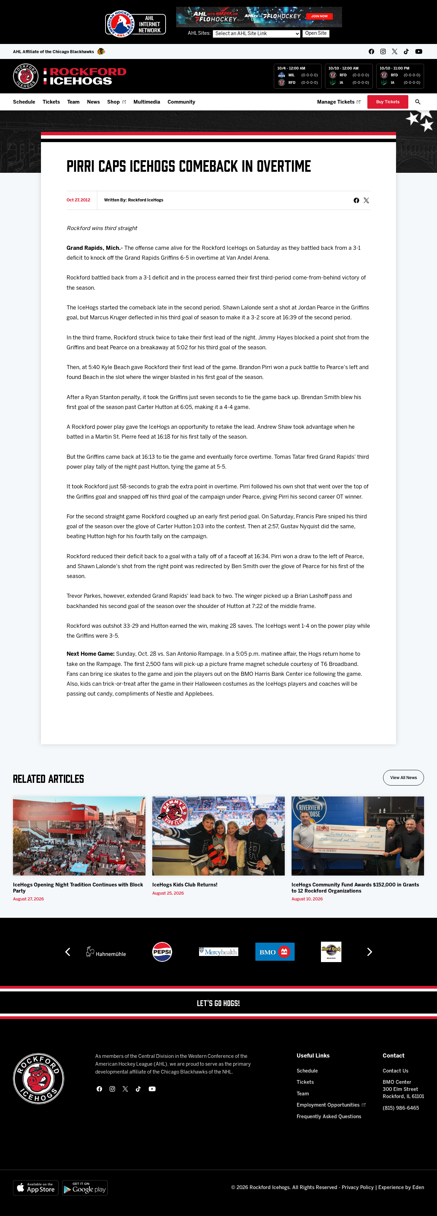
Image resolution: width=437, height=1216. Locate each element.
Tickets (51, 102)
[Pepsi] (162, 952)
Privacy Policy (358, 1188)
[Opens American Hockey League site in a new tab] (135, 24)
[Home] (70, 76)
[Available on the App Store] (36, 1188)
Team (73, 102)
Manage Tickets (335, 102)
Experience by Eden (401, 1188)
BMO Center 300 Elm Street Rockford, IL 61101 (403, 1089)
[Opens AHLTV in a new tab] (259, 16)
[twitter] (395, 51)
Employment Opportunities (328, 1105)
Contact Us (395, 1071)
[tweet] (366, 200)
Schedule (24, 102)
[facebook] (371, 51)
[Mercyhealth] (218, 952)
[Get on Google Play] (85, 1188)
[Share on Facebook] (356, 200)
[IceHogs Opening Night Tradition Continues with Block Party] (79, 836)
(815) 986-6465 (401, 1108)
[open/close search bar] (418, 102)
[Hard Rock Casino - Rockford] (331, 952)
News (93, 102)
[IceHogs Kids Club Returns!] (218, 836)
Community (181, 102)
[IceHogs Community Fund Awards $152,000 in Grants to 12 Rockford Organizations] (358, 836)
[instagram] (383, 51)
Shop (113, 102)
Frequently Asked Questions (329, 1117)
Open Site (316, 33)
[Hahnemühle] (106, 952)
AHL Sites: (200, 33)
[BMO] (275, 952)
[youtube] (419, 51)
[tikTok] (406, 51)
